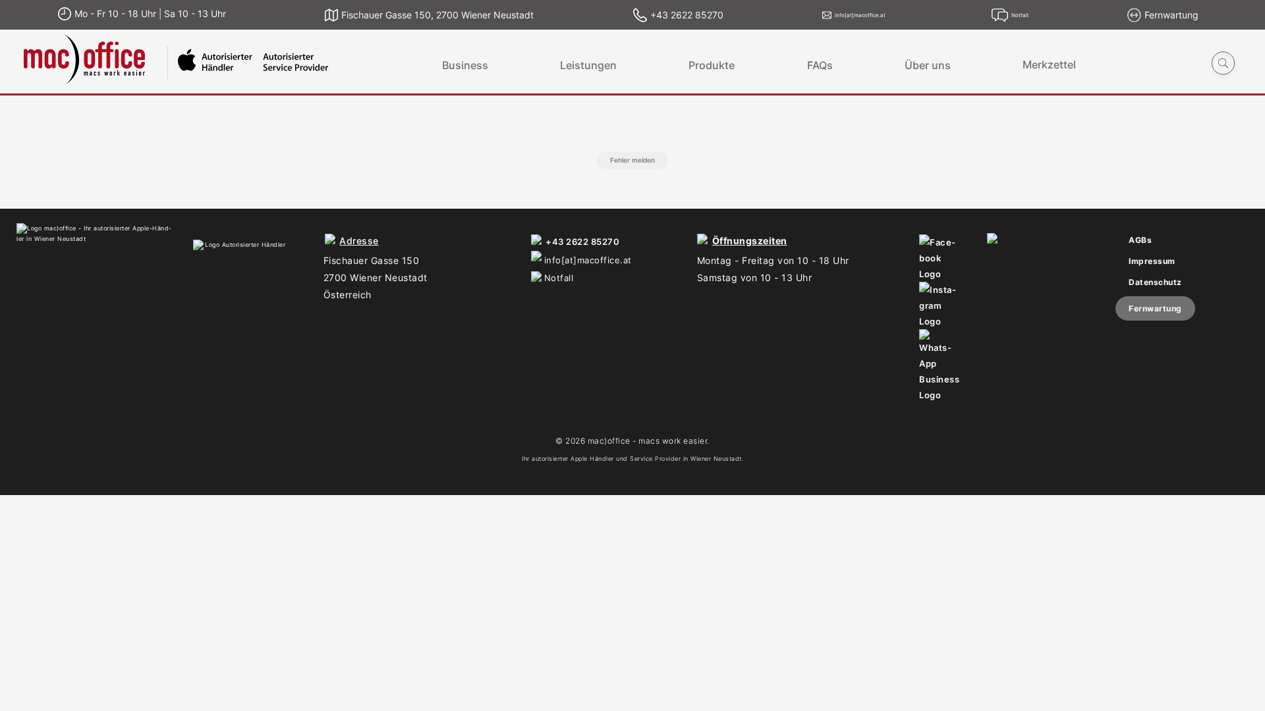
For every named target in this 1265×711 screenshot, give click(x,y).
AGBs (1140, 240)
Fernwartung (1155, 308)
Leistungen (588, 65)
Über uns (928, 65)
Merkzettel (1049, 65)
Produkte (712, 65)
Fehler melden (632, 160)
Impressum (1152, 261)
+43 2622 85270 (582, 241)
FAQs (820, 65)
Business (465, 65)
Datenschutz (1155, 282)
